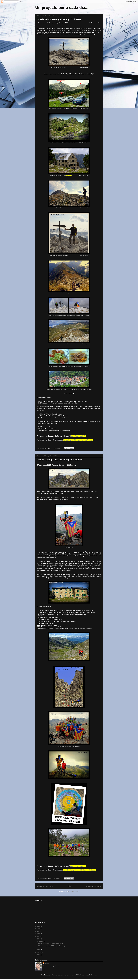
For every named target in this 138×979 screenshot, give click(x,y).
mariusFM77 (75, 975)
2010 (39, 955)
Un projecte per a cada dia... (61, 7)
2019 (39, 926)
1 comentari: (58, 448)
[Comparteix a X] (69, 448)
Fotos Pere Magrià (77, 436)
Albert (47, 963)
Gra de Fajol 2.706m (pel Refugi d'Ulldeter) (59, 19)
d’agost (41, 941)
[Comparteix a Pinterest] (73, 448)
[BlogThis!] (67, 448)
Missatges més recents (45, 886)
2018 (39, 928)
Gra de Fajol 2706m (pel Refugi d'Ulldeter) (78, 440)
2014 (39, 939)
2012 (39, 952)
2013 (39, 950)
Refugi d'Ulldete (68, 175)
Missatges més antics (93, 886)
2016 (39, 934)
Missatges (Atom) (73, 891)
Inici (69, 886)
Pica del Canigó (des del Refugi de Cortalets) (60, 459)
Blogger (95, 975)
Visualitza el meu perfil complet (52, 966)
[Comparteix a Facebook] (71, 448)
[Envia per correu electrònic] (65, 448)
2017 (39, 931)
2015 (39, 936)
